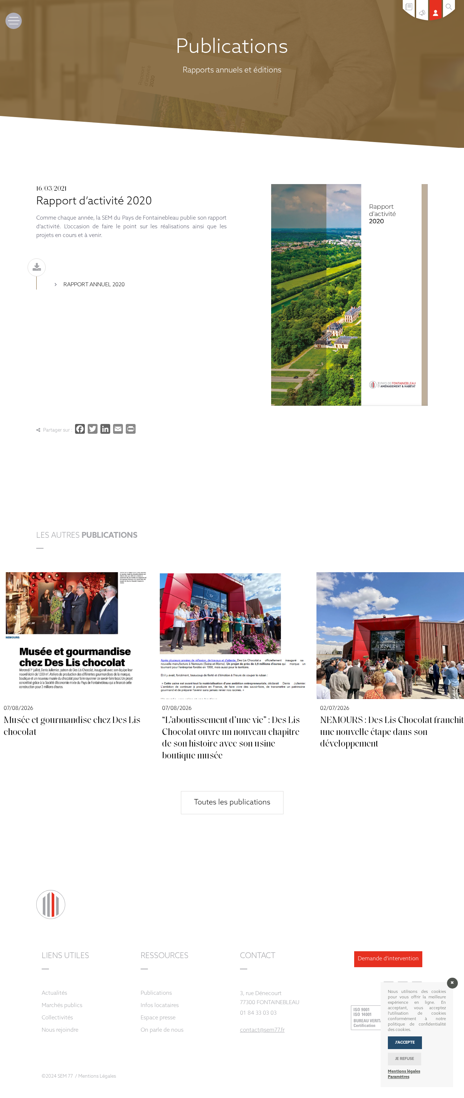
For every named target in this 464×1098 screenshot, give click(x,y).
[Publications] (409, 16)
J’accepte (405, 1043)
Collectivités (57, 1018)
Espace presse (158, 1018)
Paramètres (398, 1077)
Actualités (54, 993)
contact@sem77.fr (262, 1030)
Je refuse (404, 1059)
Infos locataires (160, 1005)
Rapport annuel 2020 (94, 285)
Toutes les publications (232, 802)
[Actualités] (423, 19)
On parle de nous (162, 1030)
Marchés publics (62, 1005)
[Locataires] (436, 19)
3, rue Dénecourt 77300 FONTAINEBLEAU (269, 998)
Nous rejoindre (60, 1030)
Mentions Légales (97, 1076)
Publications (156, 993)
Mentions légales (404, 1072)
